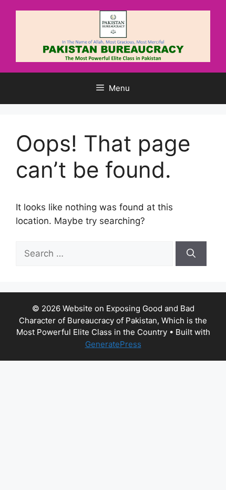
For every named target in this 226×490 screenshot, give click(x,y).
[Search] (191, 254)
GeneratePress (113, 344)
